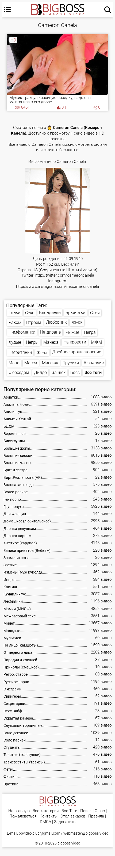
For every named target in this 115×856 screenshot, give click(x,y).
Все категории (46, 811)
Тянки (14, 312)
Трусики (71, 362)
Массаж (50, 362)
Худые (15, 342)
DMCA (45, 822)
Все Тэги (69, 811)
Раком (15, 322)
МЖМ (96, 342)
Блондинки (50, 312)
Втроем (33, 322)
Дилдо (40, 372)
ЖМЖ (77, 322)
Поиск (86, 811)
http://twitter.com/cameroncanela (64, 275)
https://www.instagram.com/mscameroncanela (57, 286)
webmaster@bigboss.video (85, 833)
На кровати (74, 342)
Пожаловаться (23, 816)
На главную (19, 811)
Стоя (95, 312)
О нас (100, 811)
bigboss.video (68, 843)
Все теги (93, 372)
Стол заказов (72, 816)
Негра (90, 332)
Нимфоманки (22, 332)
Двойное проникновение (76, 351)
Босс (75, 372)
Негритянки (20, 352)
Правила (96, 816)
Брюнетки (75, 312)
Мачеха (51, 342)
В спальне (94, 362)
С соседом (19, 372)
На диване (50, 332)
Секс (29, 312)
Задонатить (64, 822)
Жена (42, 352)
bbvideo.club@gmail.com (39, 833)
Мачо (14, 362)
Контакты (48, 816)
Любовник (56, 322)
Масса (30, 362)
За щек (59, 372)
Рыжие (72, 332)
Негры (32, 342)
